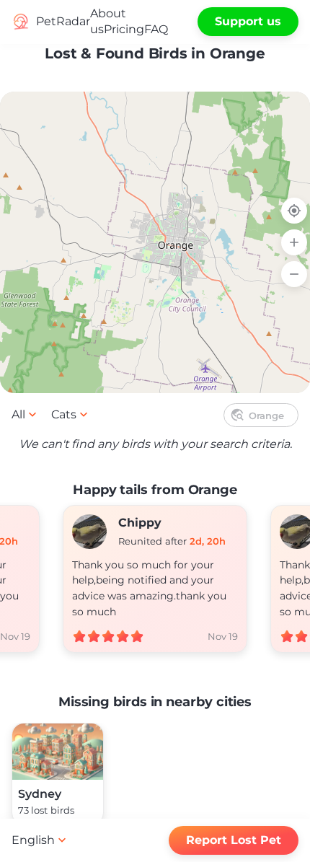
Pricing (124, 29)
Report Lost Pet (233, 840)
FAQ (156, 29)
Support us (248, 21)
